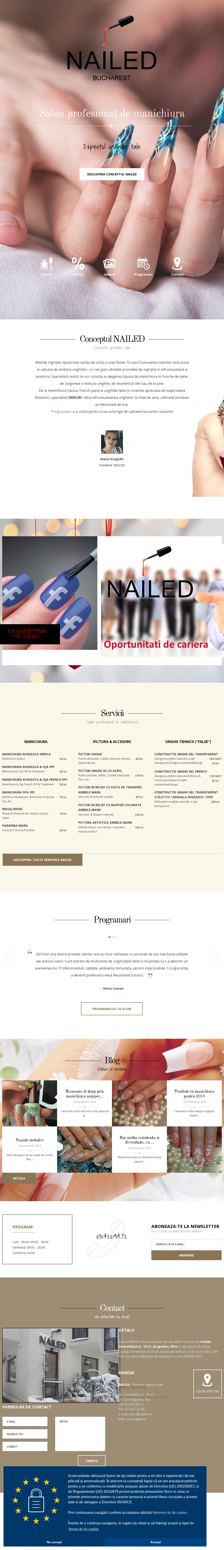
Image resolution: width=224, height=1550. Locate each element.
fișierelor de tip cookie (170, 1512)
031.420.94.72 (111, 1236)
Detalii (19, 1178)
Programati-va (63, 411)
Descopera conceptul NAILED (112, 174)
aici (91, 369)
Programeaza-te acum (111, 1009)
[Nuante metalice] (84, 1149)
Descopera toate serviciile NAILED (43, 860)
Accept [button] (155, 1542)
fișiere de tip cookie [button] (84, 1529)
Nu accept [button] (54, 1542)
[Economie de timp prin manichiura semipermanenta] (29, 1103)
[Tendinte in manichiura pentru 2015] (139, 1103)
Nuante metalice (30, 1140)
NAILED (112, 48)
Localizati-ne (207, 1391)
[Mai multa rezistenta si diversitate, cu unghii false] (194, 1149)
